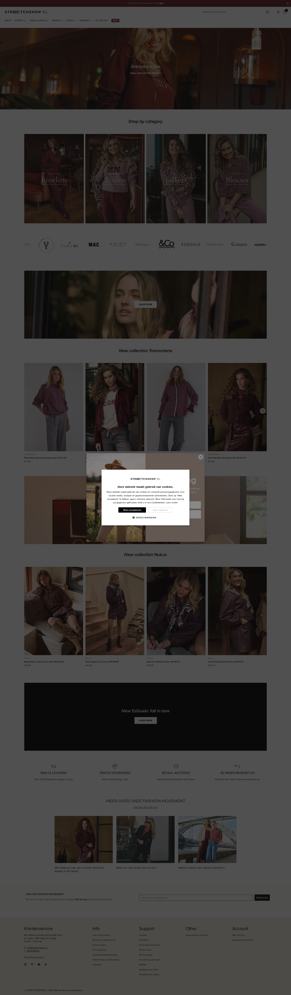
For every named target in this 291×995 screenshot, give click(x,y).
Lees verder (172, 502)
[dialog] (145, 497)
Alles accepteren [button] (132, 510)
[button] (145, 517)
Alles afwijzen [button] (160, 510)
